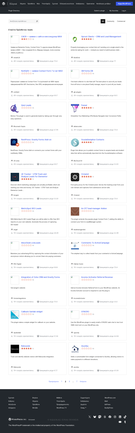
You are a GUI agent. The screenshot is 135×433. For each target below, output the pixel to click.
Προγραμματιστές (63, 404)
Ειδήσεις (11, 401)
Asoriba (84, 346)
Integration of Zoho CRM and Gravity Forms (40, 277)
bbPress (107, 404)
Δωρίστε (84, 404)
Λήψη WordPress (124, 4)
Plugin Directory (14, 11)
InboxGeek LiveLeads (30, 243)
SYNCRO (85, 311)
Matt (106, 401)
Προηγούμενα (54, 381)
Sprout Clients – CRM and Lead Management (101, 36)
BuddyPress (109, 408)
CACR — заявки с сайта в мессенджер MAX (41, 36)
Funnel (84, 105)
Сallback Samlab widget (32, 311)
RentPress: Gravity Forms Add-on (36, 139)
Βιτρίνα (35, 398)
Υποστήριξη (61, 401)
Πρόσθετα (36, 404)
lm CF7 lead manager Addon (94, 208)
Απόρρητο (12, 408)
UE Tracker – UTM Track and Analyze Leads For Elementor (34, 175)
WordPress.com (110, 398)
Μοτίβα (35, 408)
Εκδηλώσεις (85, 401)
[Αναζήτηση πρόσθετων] (37, 21)
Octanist (85, 174)
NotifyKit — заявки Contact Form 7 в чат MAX (42, 71)
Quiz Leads (26, 105)
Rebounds (25, 346)
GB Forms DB (87, 71)
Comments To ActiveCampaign (95, 243)
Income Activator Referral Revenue (97, 277)
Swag (83, 408)
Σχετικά (11, 398)
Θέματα (35, 401)
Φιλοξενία (12, 404)
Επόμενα (83, 381)
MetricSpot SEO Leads (31, 208)
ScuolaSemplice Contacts (92, 139)
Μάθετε (59, 398)
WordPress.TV (62, 408)
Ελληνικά (32, 419)
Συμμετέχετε (85, 398)
